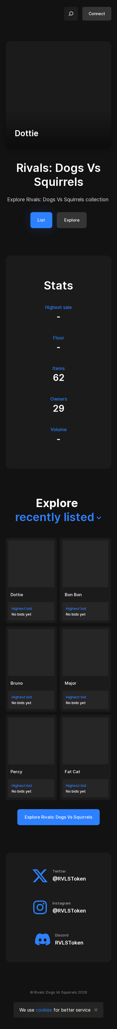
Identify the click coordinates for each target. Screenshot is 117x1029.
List (41, 220)
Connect (97, 13)
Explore (72, 220)
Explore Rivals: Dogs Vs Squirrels (58, 817)
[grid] (58, 669)
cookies (44, 1010)
